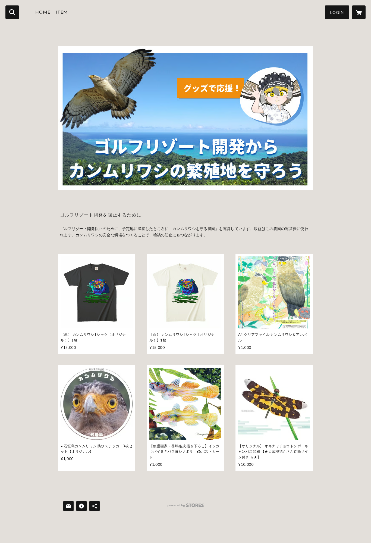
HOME (42, 11)
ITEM (62, 11)
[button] (337, 12)
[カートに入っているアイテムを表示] (359, 12)
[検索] (12, 12)
